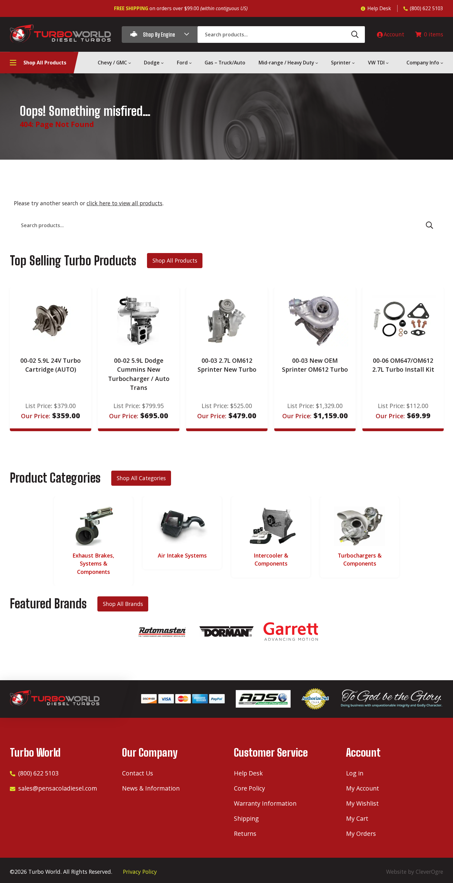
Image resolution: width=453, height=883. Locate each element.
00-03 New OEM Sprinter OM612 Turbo (315, 365)
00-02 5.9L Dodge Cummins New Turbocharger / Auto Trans (138, 374)
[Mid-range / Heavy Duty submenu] (316, 62)
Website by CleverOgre (414, 871)
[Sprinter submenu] (353, 62)
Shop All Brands (123, 603)
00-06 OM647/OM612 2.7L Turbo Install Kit (403, 365)
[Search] (355, 34)
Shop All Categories (141, 478)
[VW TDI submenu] (387, 62)
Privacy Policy (140, 871)
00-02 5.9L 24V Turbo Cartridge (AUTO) (50, 365)
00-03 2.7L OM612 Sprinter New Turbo (227, 365)
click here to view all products (124, 203)
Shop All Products (175, 260)
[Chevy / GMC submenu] (129, 62)
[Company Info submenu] (441, 62)
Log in (354, 773)
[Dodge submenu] (162, 62)
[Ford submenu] (190, 62)
